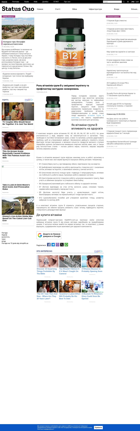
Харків (4, 2)
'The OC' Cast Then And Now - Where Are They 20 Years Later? (47, 296)
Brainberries (48, 276)
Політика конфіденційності (45, 429)
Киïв (35, 2)
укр (132, 2)
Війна (74, 9)
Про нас (67, 2)
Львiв (26, 2)
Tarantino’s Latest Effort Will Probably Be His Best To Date (69, 296)
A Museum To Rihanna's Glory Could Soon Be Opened (92, 296)
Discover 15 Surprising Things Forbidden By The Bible (47, 271)
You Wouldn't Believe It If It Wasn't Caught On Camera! (69, 271)
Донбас (45, 2)
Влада (116, 9)
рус (137, 2)
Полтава (15, 2)
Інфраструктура (95, 9)
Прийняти (98, 427)
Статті (57, 9)
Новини (40, 9)
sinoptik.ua (24, 243)
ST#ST (56, 2)
